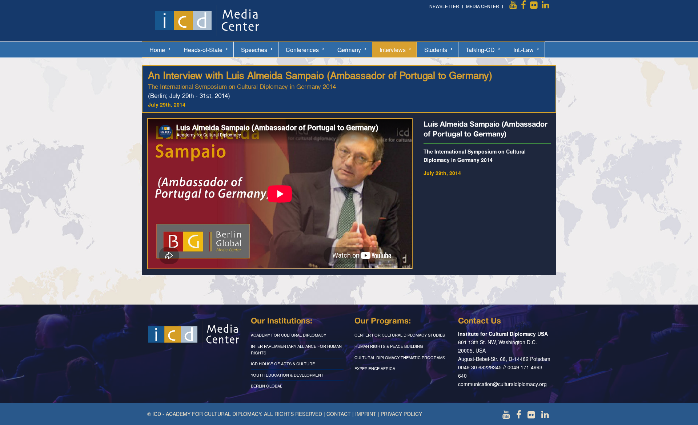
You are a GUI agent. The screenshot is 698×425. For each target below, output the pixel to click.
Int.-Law (523, 49)
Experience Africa (374, 368)
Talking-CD (480, 49)
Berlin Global (266, 386)
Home (157, 49)
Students (435, 49)
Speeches (254, 49)
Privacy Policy (401, 413)
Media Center (482, 6)
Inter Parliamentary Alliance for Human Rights (296, 349)
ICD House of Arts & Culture (283, 363)
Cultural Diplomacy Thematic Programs (399, 357)
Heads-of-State (203, 49)
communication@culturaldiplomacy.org (502, 384)
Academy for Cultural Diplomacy (288, 335)
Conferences (302, 49)
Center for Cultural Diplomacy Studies (399, 335)
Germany (349, 49)
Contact (338, 413)
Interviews (393, 49)
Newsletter (444, 6)
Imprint (365, 413)
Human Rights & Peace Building (388, 346)
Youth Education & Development (287, 375)
